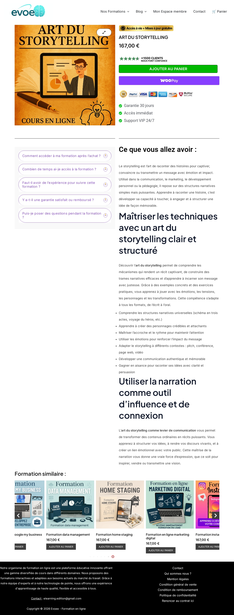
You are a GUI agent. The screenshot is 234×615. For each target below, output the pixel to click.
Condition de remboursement (178, 590)
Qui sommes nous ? (177, 573)
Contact (199, 11)
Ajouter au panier (168, 69)
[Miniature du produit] (104, 32)
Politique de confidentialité (178, 595)
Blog (139, 11)
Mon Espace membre (170, 11)
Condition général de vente (178, 584)
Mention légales (178, 579)
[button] (127, 11)
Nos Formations (113, 11)
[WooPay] (169, 80)
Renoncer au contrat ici (178, 601)
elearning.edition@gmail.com (62, 598)
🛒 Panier (219, 11)
